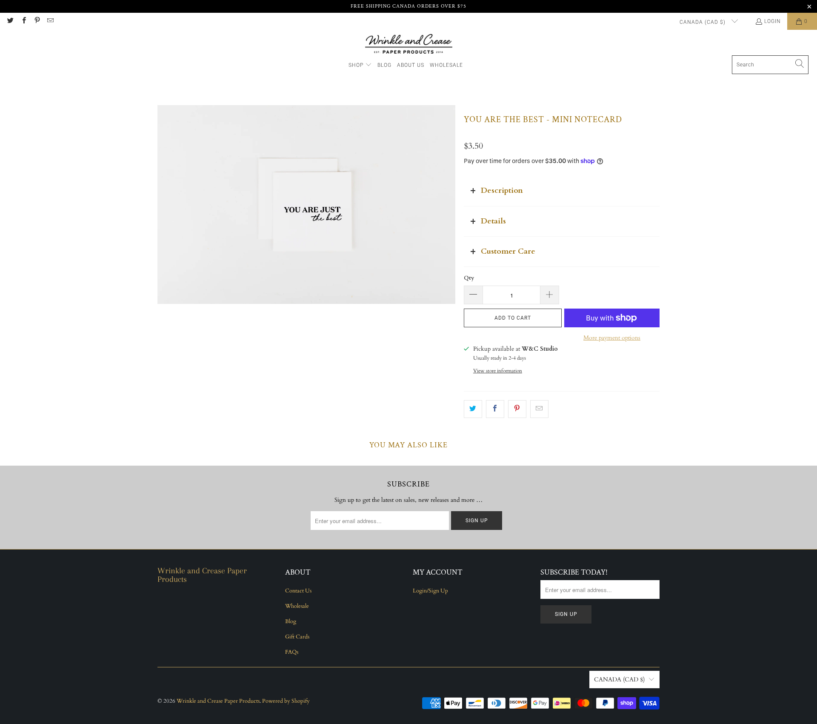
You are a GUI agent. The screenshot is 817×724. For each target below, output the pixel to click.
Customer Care (508, 251)
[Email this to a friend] (539, 409)
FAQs (291, 652)
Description (502, 190)
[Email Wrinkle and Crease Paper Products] (50, 21)
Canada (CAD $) (703, 22)
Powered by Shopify (286, 701)
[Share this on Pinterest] (517, 409)
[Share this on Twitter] (473, 409)
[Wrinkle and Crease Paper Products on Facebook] (23, 21)
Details (493, 221)
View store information (497, 370)
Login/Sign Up (430, 591)
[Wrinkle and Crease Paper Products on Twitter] (10, 21)
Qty (469, 278)
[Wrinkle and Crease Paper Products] (408, 44)
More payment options (611, 338)
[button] (360, 65)
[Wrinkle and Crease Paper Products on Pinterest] (36, 21)
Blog (290, 621)
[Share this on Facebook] (495, 409)
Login (772, 21)
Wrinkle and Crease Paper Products (218, 701)
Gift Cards (297, 637)
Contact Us (298, 591)
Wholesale (297, 606)
